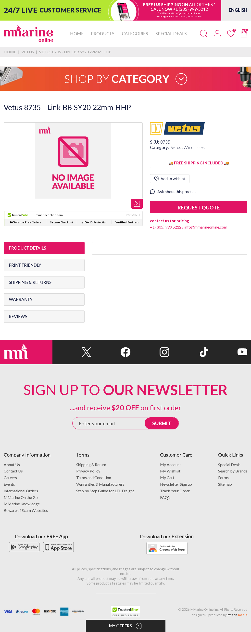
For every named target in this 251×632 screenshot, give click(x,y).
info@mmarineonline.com (205, 227)
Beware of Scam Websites (26, 510)
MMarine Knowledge (22, 503)
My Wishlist (170, 471)
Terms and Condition (93, 477)
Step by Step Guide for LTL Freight (105, 490)
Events (9, 484)
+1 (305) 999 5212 (165, 227)
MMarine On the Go (21, 497)
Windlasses (194, 147)
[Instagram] (149, 352)
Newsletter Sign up (176, 484)
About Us (12, 464)
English (238, 10)
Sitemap (225, 484)
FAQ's (165, 497)
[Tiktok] (188, 352)
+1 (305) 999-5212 (190, 9)
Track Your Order (175, 490)
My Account (170, 464)
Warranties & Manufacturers (100, 484)
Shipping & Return (91, 464)
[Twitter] (71, 352)
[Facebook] (110, 352)
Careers (10, 477)
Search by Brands (232, 471)
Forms (223, 477)
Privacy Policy (88, 471)
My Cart (167, 477)
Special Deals (229, 464)
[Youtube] (227, 352)
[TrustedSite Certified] (125, 612)
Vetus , (177, 147)
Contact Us (13, 471)
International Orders (21, 490)
